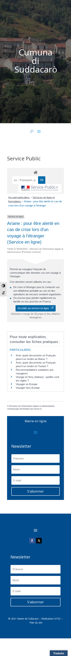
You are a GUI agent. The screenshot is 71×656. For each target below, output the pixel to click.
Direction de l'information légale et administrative (32, 406)
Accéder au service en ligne (34, 308)
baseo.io (38, 409)
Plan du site (35, 622)
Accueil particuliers (19, 197)
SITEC (57, 618)
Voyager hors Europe (28, 387)
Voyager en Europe (26, 384)
